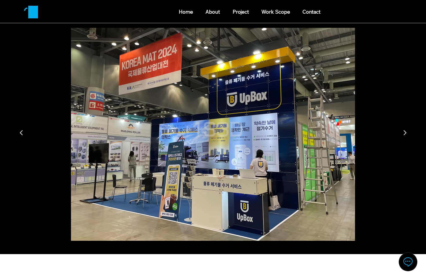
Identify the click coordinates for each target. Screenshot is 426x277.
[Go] (21, 133)
